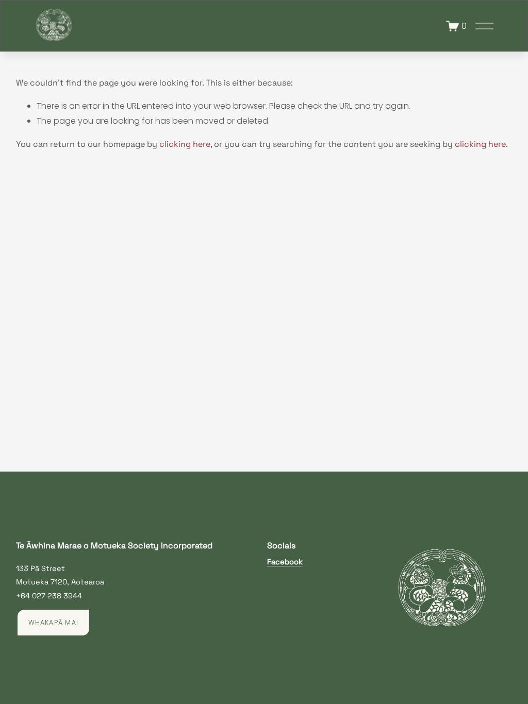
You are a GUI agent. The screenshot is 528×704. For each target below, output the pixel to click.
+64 (23, 595)
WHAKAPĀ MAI (53, 622)
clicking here (184, 144)
